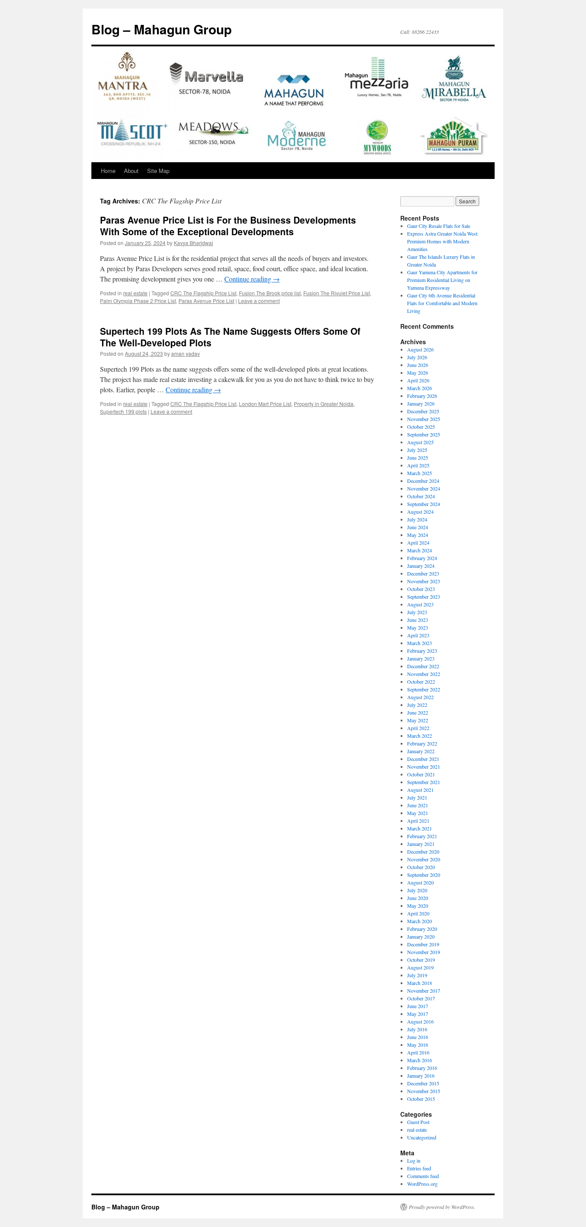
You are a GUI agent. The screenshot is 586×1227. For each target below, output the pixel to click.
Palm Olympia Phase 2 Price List (138, 300)
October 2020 (421, 866)
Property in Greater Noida (323, 403)
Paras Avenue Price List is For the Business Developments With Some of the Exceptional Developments (228, 225)
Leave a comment (259, 300)
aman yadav (185, 353)
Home (108, 171)
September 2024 (423, 503)
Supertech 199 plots (123, 411)
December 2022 (423, 666)
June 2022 (417, 712)
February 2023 (422, 650)
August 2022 (420, 697)
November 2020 (423, 859)
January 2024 (421, 565)
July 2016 (417, 1029)
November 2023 (423, 581)
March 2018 (419, 982)
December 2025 (423, 411)
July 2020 (417, 890)
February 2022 (422, 743)
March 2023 (419, 642)
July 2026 (417, 357)
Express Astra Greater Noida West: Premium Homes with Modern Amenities (442, 241)
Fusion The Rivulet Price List (336, 293)
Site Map (158, 171)
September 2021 (423, 782)
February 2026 (422, 395)
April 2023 (418, 635)
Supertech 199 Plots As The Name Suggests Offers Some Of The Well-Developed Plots (230, 336)
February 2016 (422, 1067)
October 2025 (421, 426)
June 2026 (417, 364)
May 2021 (417, 812)
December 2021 (423, 758)
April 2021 (418, 820)
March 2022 (419, 735)
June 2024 (417, 527)
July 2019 (417, 975)
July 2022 (417, 704)
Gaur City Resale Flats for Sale (438, 225)
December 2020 (423, 851)
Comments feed (423, 1175)
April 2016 (418, 1052)
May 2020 (417, 905)
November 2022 (423, 673)
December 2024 (423, 480)
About (131, 171)
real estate (135, 293)
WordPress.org (422, 1183)
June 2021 (417, 805)
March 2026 (419, 388)
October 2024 (421, 496)
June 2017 (417, 1006)
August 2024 (420, 511)
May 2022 (417, 720)
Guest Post (418, 1121)
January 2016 (421, 1075)
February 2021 (422, 836)
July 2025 (417, 449)
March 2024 (419, 550)
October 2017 (421, 998)
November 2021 (423, 766)
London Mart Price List (265, 403)
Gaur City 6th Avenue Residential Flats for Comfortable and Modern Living (442, 303)
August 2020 (420, 882)
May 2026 (417, 372)
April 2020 (418, 913)
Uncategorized (421, 1137)
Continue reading (252, 278)
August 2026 (420, 349)
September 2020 (423, 874)
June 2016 (417, 1036)
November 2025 (423, 418)
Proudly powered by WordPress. (442, 1206)
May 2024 (417, 534)
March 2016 (419, 1060)
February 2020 (422, 928)
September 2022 (423, 689)
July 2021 (417, 797)
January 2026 (421, 403)
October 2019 (421, 959)
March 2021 (419, 828)
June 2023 (417, 619)
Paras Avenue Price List (206, 300)
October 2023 (421, 588)
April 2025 (418, 465)
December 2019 (423, 944)
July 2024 (417, 519)
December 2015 (423, 1083)
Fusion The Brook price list (270, 293)
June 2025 (417, 457)
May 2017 (417, 1013)
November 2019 (423, 951)
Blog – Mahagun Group (161, 29)
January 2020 (421, 936)
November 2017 (423, 990)
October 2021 (421, 774)
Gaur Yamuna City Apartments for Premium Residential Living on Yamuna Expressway (442, 280)
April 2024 (418, 542)
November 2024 (423, 488)
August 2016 (420, 1021)
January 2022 (421, 751)
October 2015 (421, 1098)
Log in (413, 1160)
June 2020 (417, 897)
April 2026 (418, 380)
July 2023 (417, 612)
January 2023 (421, 658)
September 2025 (423, 434)
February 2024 (422, 557)
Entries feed (419, 1168)
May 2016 (417, 1044)
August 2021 (420, 789)
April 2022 (418, 727)
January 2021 (421, 843)
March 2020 (419, 921)
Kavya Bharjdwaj (193, 242)
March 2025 (419, 473)
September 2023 (423, 596)
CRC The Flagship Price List (203, 293)
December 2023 (423, 573)
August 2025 (420, 442)
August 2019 (420, 967)
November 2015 (423, 1091)
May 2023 (417, 627)
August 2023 (420, 604)
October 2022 (421, 681)
